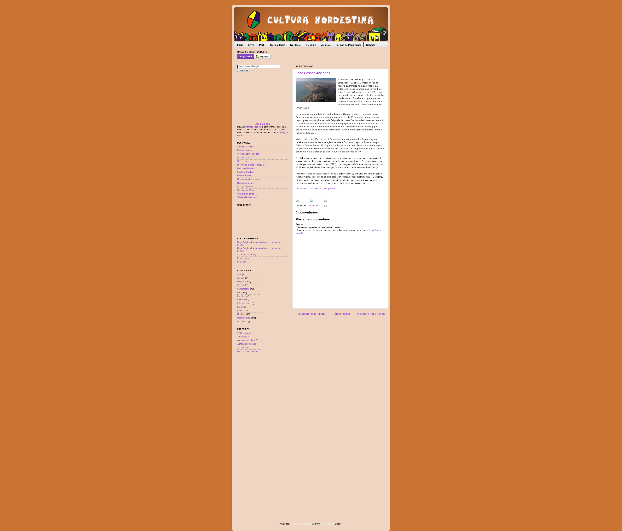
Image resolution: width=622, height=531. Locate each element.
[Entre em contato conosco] (325, 201)
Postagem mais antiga (370, 313)
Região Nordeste (245, 158)
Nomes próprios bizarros (248, 179)
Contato (370, 45)
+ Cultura (311, 45)
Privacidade (284, 524)
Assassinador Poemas (248, 351)
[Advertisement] (333, 55)
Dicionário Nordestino (247, 168)
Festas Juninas (244, 150)
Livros (240, 307)
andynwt (316, 524)
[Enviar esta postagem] (325, 206)
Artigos (240, 278)
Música (240, 310)
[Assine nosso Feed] (297, 201)
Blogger (338, 524)
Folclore (241, 300)
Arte (239, 274)
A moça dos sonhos (246, 344)
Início (240, 45)
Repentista (242, 321)
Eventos (241, 296)
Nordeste (295, 45)
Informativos (314, 206)
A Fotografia (243, 337)
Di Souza (241, 262)
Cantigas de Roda (245, 186)
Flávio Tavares (244, 258)
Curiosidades (277, 45)
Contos (240, 285)
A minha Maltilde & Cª (247, 340)
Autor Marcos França (247, 254)
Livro (251, 45)
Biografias (242, 281)
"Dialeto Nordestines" (247, 197)
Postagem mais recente (311, 313)
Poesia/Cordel (243, 318)
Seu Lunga (242, 161)
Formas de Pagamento (348, 45)
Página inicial (341, 313)
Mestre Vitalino (244, 176)
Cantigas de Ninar (245, 190)
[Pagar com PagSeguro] (254, 58)
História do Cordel (245, 183)
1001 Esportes (244, 333)
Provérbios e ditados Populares (252, 165)
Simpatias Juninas (246, 147)
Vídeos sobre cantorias (248, 154)
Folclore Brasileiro (245, 172)
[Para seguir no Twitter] (311, 201)
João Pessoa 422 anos (313, 73)
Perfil (262, 45)
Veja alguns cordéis (246, 194)
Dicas (240, 292)
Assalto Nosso (244, 348)
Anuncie (326, 45)
